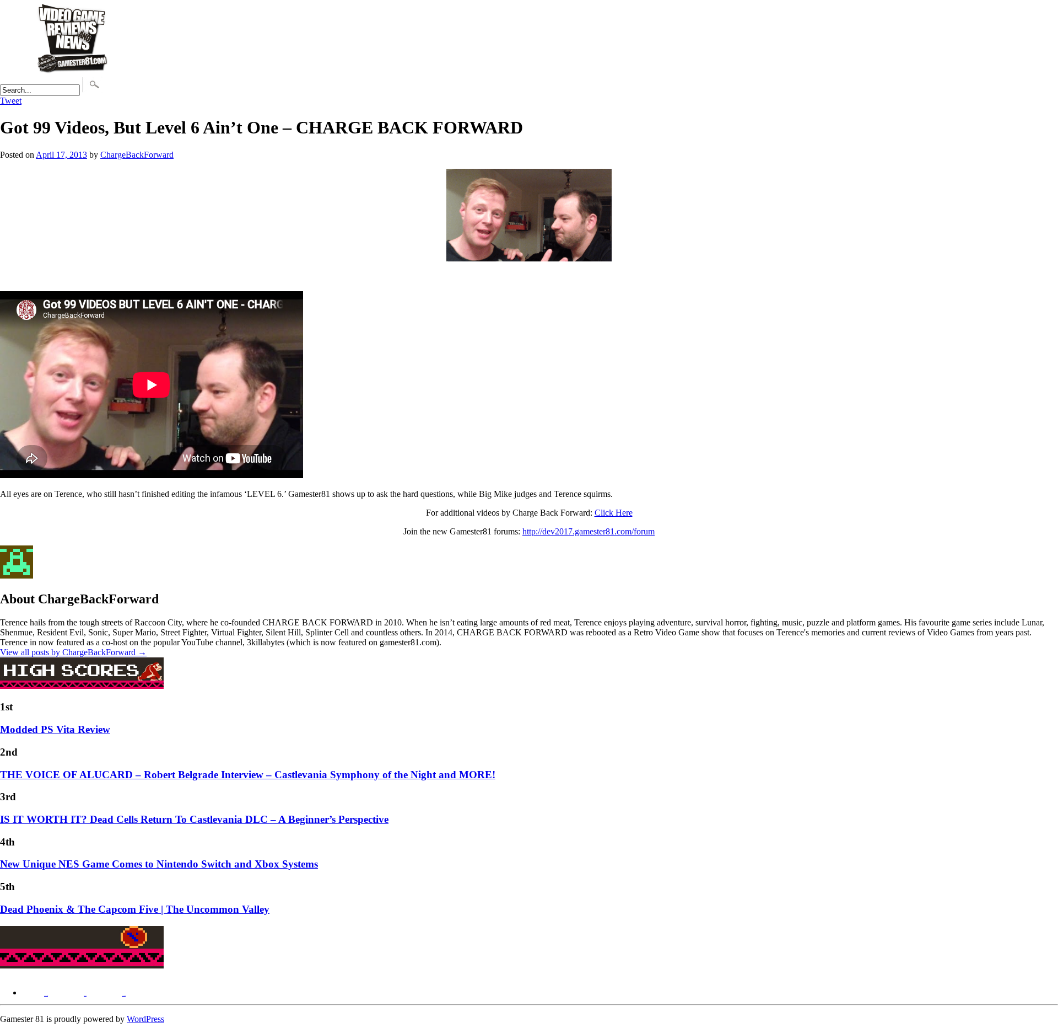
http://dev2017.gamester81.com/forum (588, 531)
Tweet (10, 100)
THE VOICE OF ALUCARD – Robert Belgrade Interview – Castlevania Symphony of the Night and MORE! (247, 774)
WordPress (145, 1019)
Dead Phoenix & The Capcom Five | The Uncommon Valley (134, 909)
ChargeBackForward (137, 154)
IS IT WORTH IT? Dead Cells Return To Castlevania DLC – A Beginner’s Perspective (194, 819)
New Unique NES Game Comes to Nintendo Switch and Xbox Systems (159, 864)
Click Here (614, 512)
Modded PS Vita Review (55, 729)
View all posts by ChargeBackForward (73, 652)
